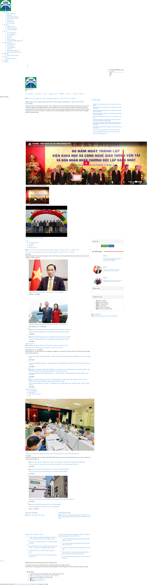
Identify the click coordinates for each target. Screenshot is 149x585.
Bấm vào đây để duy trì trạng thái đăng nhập (25, 584)
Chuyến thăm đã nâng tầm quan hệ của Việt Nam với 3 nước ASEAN (107, 104)
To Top (1, 561)
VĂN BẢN (6, 53)
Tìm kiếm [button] (75, 94)
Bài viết (9, 37)
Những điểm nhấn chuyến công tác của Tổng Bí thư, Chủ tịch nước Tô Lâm (107, 107)
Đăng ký (111, 246)
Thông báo (9, 36)
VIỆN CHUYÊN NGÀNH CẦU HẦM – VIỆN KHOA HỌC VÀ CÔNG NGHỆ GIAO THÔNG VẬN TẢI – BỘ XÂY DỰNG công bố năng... (59, 363)
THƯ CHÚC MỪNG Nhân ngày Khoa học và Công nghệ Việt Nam (107, 117)
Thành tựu (6, 25)
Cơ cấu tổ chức (11, 23)
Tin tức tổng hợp (11, 34)
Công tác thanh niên (64, 513)
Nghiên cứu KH (11, 26)
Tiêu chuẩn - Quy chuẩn (35, 394)
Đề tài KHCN (32, 392)
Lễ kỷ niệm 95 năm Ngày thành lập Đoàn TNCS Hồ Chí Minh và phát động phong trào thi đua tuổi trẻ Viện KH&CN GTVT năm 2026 (107, 123)
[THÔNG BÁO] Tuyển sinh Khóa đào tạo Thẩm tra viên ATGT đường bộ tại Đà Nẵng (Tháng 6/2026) (107, 120)
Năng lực (9, 15)
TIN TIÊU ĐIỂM (96, 100)
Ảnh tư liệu (9, 20)
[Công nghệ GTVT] (96, 314)
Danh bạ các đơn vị (12, 58)
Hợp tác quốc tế (11, 39)
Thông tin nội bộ (8, 42)
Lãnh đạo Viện (10, 21)
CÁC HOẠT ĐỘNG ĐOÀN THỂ (14, 41)
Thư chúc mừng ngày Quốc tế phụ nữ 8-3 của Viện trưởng (106, 129)
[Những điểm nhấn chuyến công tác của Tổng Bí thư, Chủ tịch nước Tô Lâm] (97, 280)
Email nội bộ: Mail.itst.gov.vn (14, 52)
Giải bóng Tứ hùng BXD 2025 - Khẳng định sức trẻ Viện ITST (76, 548)
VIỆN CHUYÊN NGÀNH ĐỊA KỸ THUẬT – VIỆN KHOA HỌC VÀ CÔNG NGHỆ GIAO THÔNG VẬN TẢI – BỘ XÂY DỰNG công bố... (59, 383)
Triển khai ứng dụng (12, 28)
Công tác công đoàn (31, 513)
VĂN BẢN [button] (61, 94)
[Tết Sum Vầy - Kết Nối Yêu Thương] (34, 515)
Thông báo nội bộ (11, 44)
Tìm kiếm (6, 60)
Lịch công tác (10, 45)
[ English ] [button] (81, 94)
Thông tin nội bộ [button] (53, 94)
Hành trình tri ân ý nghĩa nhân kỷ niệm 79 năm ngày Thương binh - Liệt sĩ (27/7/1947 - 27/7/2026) (55, 103)
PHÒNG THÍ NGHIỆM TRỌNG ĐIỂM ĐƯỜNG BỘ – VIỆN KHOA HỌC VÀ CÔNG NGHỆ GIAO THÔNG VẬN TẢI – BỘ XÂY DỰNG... (58, 373)
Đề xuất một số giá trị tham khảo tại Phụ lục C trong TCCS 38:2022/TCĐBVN (48, 471)
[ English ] (6, 61)
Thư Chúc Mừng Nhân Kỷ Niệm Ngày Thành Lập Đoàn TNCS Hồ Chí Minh (107, 127)
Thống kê (9, 49)
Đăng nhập (104, 246)
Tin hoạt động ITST (12, 33)
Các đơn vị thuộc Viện (12, 18)
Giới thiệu (6, 12)
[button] (90, 250)
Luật (30, 395)
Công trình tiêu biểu (12, 29)
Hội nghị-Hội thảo (33, 391)
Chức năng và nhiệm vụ (13, 17)
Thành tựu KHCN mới (30, 389)
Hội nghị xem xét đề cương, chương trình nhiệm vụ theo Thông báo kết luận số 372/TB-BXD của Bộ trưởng (52, 453)
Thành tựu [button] (38, 94)
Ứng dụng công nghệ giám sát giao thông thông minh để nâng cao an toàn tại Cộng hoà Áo (51, 499)
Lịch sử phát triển (11, 13)
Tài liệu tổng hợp (11, 47)
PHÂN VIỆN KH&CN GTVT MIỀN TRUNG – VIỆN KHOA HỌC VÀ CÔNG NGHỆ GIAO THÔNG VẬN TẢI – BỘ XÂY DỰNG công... (59, 357)
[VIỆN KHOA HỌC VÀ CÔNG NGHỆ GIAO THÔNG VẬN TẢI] (5, 5)
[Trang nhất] (26, 94)
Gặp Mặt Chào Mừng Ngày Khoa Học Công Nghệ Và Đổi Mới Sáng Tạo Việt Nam (107, 111)
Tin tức (5, 31)
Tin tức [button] (45, 94)
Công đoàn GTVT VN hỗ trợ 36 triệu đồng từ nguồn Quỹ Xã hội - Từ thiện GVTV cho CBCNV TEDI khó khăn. (43, 546)
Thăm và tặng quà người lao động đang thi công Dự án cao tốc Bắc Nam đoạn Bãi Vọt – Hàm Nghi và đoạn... (43, 538)
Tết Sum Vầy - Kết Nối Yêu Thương (34, 534)
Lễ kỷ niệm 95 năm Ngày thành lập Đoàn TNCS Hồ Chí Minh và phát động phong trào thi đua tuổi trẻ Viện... (74, 535)
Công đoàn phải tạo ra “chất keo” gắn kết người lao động (42, 551)
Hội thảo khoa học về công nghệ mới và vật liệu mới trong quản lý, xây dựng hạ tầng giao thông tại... (54, 464)
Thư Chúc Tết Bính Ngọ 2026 (99, 133)
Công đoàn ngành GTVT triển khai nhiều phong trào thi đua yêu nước (43, 555)
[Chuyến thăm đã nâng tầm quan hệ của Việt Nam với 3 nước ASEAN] (97, 269)
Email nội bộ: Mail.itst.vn (13, 50)
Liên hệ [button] (69, 94)
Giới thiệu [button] (30, 94)
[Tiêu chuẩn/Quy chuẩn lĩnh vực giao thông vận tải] (104, 316)
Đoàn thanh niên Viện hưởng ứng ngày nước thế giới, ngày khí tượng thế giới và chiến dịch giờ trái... (75, 552)
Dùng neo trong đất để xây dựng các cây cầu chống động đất (44, 506)
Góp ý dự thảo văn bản (12, 55)
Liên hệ (5, 57)
